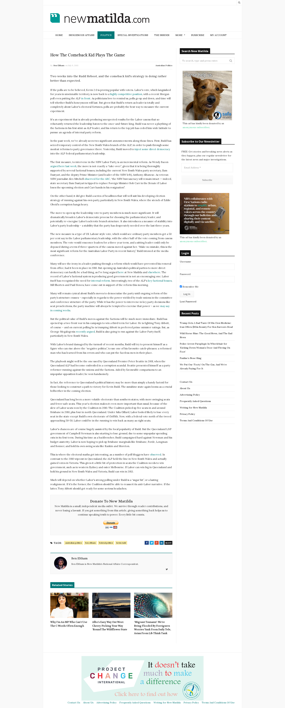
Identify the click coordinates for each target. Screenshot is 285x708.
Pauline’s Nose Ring (190, 358)
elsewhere (154, 272)
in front (85, 98)
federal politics (106, 543)
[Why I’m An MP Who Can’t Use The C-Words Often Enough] (69, 605)
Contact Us (186, 381)
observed (155, 454)
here (121, 272)
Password (185, 274)
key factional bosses (160, 280)
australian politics (73, 543)
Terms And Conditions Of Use (196, 420)
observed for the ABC (97, 178)
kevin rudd (121, 543)
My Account (218, 35)
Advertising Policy (190, 394)
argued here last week (63, 166)
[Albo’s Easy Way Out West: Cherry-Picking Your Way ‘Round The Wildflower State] (111, 605)
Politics (105, 35)
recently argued (85, 331)
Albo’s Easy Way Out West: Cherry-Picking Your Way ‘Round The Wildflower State (109, 625)
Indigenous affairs (81, 35)
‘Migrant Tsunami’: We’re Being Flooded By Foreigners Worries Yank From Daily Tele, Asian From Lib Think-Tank (152, 627)
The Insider (161, 35)
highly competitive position (126, 94)
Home (59, 35)
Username (185, 261)
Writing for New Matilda (193, 407)
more (168, 542)
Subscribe (197, 35)
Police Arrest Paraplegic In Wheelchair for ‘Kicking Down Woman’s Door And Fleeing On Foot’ (205, 347)
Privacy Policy (187, 414)
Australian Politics (164, 65)
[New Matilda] (99, 18)
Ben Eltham (58, 65)
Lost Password (188, 301)
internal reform (100, 280)
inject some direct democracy (152, 149)
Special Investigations (133, 35)
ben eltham (90, 543)
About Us (185, 388)
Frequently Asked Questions (195, 401)
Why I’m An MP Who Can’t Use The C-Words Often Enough (68, 624)
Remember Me (190, 286)
